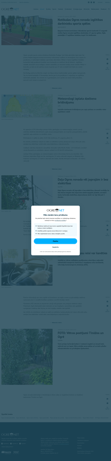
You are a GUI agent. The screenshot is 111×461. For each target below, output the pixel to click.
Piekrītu (55, 241)
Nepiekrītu (55, 247)
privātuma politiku (60, 220)
